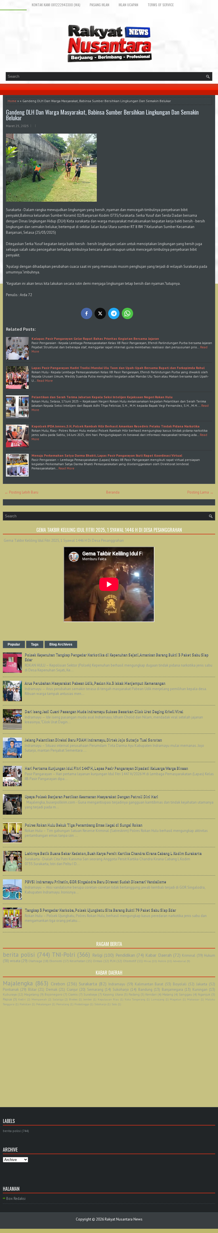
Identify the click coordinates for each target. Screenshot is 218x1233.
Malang (167, 994)
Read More (45, 380)
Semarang (95, 989)
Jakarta (201, 984)
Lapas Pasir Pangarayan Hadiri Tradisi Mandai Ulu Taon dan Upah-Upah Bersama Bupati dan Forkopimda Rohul (118, 368)
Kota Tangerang (135, 999)
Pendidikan (125, 955)
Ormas (97, 961)
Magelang (31, 994)
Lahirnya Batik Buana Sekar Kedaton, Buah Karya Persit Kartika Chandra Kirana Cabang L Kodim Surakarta (113, 853)
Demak (51, 989)
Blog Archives (60, 644)
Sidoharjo (100, 1004)
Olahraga (35, 961)
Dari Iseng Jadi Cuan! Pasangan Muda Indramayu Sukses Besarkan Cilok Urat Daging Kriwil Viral (104, 711)
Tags (35, 644)
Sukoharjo (121, 989)
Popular (14, 644)
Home (12, 101)
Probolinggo (81, 1004)
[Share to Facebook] (86, 313)
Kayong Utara (113, 994)
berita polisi (19, 954)
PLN (113, 961)
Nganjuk (204, 994)
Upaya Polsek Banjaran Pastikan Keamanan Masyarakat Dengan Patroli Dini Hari (91, 796)
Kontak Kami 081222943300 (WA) (56, 4)
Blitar (32, 989)
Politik (162, 961)
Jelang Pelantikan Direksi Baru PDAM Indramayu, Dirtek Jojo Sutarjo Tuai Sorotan (93, 739)
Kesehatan (77, 961)
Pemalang (62, 1004)
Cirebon (58, 984)
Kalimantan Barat (149, 984)
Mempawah (39, 999)
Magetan (175, 999)
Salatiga (58, 999)
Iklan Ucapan (128, 4)
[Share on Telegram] (114, 313)
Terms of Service (161, 4)
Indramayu (116, 984)
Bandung (145, 989)
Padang (134, 994)
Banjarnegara (172, 989)
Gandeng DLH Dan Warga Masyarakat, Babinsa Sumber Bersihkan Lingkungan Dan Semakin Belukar (102, 115)
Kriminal (188, 955)
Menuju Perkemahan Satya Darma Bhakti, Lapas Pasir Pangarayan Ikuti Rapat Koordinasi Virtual (107, 455)
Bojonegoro (53, 994)
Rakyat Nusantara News (123, 1219)
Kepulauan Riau (108, 999)
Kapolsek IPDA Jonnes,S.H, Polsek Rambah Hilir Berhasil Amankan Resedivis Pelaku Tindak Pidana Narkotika (116, 426)
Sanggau (185, 994)
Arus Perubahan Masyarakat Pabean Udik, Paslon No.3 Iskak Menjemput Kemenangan (95, 683)
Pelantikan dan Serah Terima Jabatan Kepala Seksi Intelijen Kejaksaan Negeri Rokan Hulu (102, 397)
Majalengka (18, 983)
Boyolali (179, 984)
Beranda (113, 492)
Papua (7, 999)
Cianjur (72, 989)
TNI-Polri (63, 954)
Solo (114, 1004)
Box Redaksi (13, 4)
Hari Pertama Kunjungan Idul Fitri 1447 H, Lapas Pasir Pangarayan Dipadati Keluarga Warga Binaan (106, 768)
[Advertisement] (109, 1050)
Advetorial (179, 961)
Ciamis (73, 994)
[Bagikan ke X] (100, 313)
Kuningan (199, 989)
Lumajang (157, 999)
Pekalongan (43, 1004)
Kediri (22, 999)
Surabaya (90, 994)
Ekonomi (55, 961)
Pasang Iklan (99, 4)
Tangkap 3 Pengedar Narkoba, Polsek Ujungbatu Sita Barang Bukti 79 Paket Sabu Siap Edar (100, 910)
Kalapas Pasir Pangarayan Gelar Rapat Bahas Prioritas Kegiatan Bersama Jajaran (95, 338)
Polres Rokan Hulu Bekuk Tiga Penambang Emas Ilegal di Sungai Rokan (83, 825)
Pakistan (25, 1004)
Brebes (73, 999)
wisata (15, 960)
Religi (97, 955)
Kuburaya (10, 994)
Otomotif (129, 961)
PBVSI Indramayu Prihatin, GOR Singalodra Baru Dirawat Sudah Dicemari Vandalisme (95, 881)
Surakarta (88, 984)
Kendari (151, 994)
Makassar (193, 999)
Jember (87, 999)
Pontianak (11, 989)
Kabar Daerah (158, 955)
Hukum (209, 955)
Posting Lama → (200, 492)
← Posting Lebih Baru (21, 492)
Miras (147, 961)
